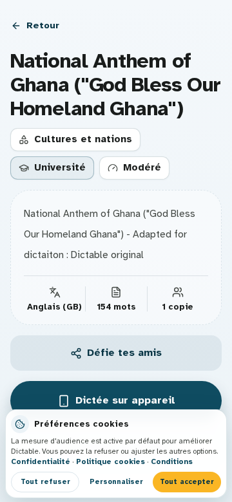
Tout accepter (187, 482)
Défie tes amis (124, 352)
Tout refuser (45, 482)
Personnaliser (116, 482)
